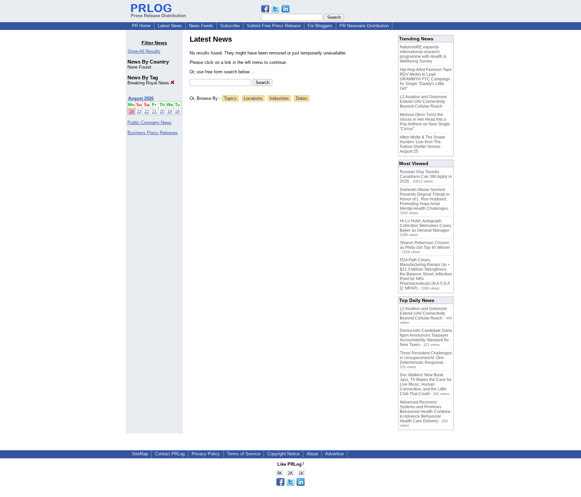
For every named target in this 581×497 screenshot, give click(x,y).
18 (177, 111)
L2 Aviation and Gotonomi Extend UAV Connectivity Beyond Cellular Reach (423, 101)
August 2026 (141, 98)
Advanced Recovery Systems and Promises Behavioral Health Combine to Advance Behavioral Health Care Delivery (425, 411)
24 (131, 111)
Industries (279, 98)
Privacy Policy (206, 453)
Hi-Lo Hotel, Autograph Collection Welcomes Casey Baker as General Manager (425, 226)
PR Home (141, 25)
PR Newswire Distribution (364, 25)
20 (162, 111)
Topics (230, 98)
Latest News (170, 25)
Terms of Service (243, 453)
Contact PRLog (170, 453)
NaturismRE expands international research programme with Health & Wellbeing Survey (423, 54)
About (312, 453)
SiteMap (140, 453)
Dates (301, 98)
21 (154, 111)
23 (139, 111)
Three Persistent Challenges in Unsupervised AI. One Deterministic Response (426, 358)
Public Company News (149, 122)
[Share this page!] (275, 10)
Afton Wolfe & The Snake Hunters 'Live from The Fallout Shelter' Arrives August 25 (422, 144)
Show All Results (143, 51)
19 (169, 111)
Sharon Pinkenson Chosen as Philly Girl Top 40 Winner (425, 245)
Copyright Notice (283, 453)
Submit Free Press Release (274, 25)
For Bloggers (320, 25)
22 (146, 111)
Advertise (334, 453)
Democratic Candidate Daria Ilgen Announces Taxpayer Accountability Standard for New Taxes (426, 337)
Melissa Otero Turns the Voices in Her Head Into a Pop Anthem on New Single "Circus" (425, 121)
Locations (253, 98)
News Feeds (201, 25)
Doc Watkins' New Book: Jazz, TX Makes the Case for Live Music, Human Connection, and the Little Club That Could (426, 384)
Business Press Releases (152, 132)
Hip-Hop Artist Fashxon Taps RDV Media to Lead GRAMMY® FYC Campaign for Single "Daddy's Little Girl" (426, 79)
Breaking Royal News (148, 82)
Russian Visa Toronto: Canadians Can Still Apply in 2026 (426, 176)
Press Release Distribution (158, 15)
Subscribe (230, 25)
